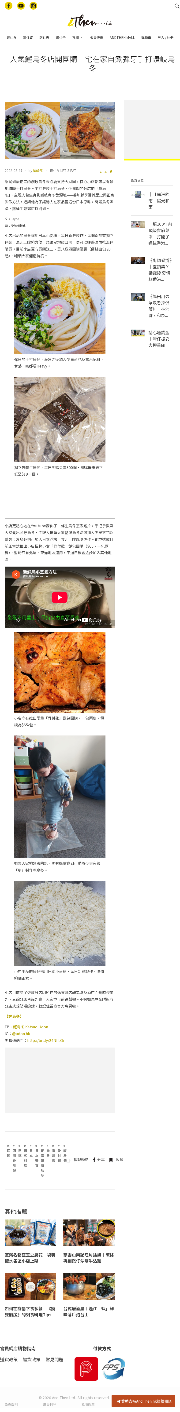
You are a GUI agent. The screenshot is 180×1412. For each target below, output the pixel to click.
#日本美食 (36, 1155)
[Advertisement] (61, 1081)
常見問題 (54, 1359)
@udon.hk (21, 1033)
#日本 (31, 1150)
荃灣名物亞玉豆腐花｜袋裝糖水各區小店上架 (30, 1258)
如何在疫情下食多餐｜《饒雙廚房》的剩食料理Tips (30, 1311)
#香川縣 (53, 1153)
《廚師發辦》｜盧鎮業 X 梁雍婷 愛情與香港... (160, 269)
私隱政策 (88, 1404)
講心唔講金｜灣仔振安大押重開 (158, 338)
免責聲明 (11, 1404)
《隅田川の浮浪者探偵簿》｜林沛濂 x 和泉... (158, 305)
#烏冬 (48, 1150)
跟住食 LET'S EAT (63, 170)
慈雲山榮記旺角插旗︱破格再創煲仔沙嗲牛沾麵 (88, 1258)
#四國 (8, 1150)
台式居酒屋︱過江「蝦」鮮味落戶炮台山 (88, 1311)
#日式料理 (25, 1155)
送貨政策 (9, 1359)
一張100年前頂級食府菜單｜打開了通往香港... (160, 233)
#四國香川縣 (14, 1157)
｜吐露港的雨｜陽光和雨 (158, 200)
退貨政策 (32, 1359)
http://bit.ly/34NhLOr (45, 1040)
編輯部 (38, 170)
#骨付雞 (59, 1153)
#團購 (20, 1150)
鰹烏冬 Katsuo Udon (30, 1027)
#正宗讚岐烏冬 (42, 1160)
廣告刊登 (49, 1404)
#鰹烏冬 (65, 1153)
